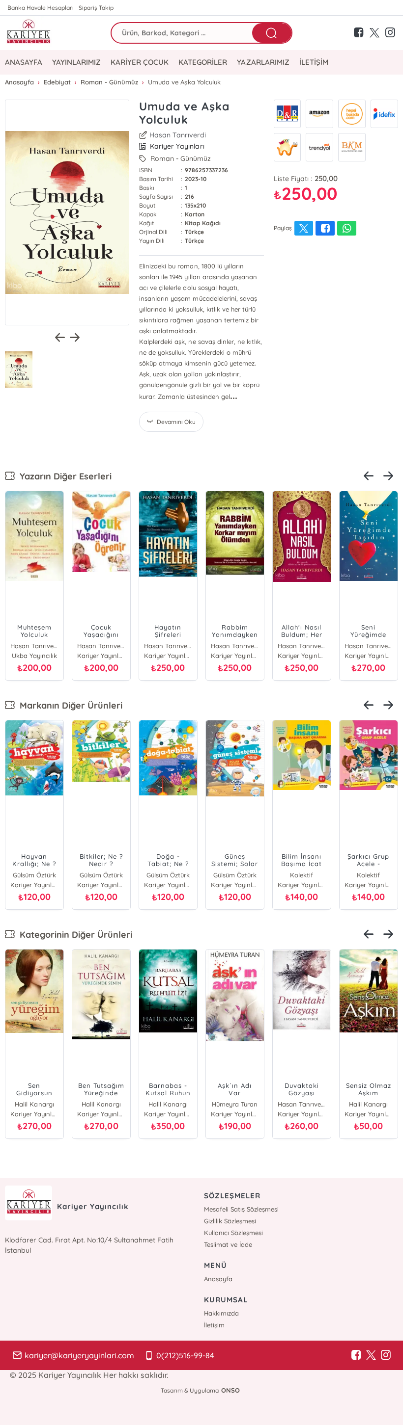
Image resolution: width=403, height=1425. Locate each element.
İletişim (214, 1325)
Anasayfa (218, 1279)
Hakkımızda (221, 1313)
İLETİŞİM (313, 62)
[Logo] (28, 33)
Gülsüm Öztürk (34, 875)
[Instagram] (385, 1355)
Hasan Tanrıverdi (177, 135)
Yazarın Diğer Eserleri (63, 476)
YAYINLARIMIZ (76, 62)
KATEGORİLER (202, 62)
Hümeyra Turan (235, 1104)
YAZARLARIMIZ (263, 62)
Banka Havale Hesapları (40, 7)
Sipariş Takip (96, 7)
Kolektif (301, 875)
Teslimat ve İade (228, 1244)
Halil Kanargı (34, 1104)
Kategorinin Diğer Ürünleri (73, 934)
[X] (371, 1355)
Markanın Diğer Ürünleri (68, 705)
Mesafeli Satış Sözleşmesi (241, 1209)
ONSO (230, 1390)
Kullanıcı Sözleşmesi (233, 1233)
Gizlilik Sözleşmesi (230, 1221)
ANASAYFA (23, 62)
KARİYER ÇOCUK (140, 62)
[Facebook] (356, 1355)
